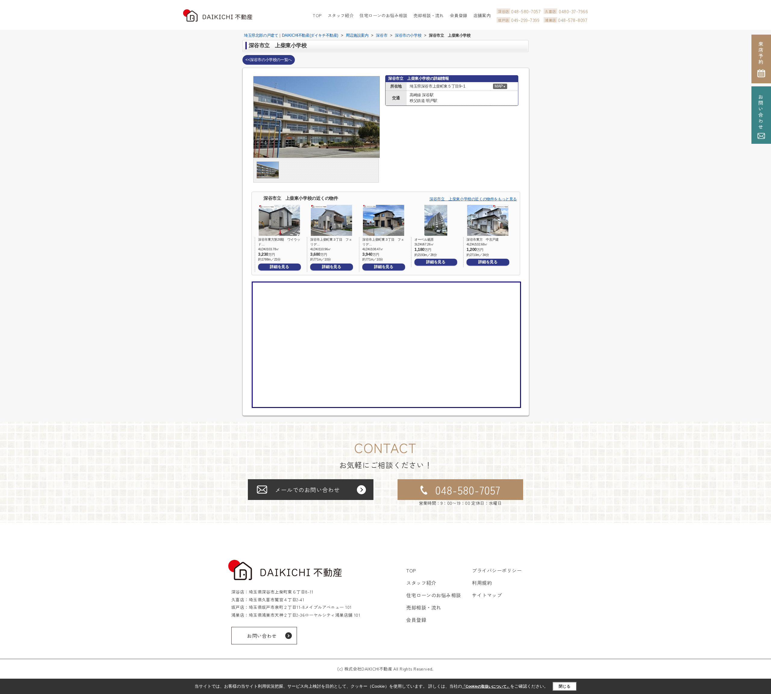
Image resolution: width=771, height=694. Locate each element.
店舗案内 (482, 15)
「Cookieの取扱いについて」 (486, 686)
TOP (317, 15)
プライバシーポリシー (497, 570)
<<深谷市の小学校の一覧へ (268, 59)
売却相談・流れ (429, 15)
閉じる (564, 686)
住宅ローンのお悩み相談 (383, 15)
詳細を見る (279, 266)
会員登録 (458, 15)
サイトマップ (487, 595)
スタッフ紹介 (341, 15)
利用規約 (482, 582)
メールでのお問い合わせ (307, 490)
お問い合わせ (262, 635)
